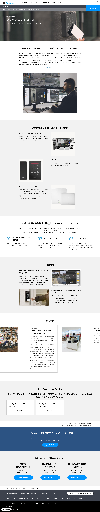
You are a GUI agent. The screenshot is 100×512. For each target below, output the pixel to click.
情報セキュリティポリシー (12, 503)
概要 (4, 9)
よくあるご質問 (78, 499)
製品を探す (24, 3)
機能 (14, 9)
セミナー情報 (34, 3)
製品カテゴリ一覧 (23, 499)
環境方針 (42, 503)
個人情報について (24, 503)
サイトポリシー (50, 503)
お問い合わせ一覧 (56, 3)
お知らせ (55, 499)
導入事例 (28, 9)
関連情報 (35, 9)
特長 (9, 9)
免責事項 (57, 503)
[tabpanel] (50, 340)
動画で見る (49, 67)
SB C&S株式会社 (34, 503)
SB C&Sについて (45, 3)
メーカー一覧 (35, 499)
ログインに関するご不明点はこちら (50, 440)
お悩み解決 (20, 9)
